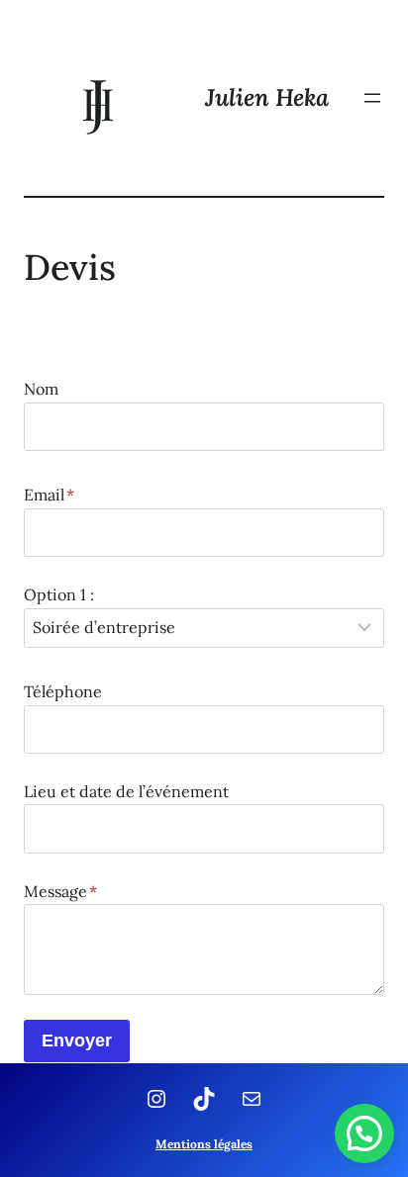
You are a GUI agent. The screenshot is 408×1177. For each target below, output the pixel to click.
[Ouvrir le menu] (372, 98)
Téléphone (63, 691)
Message (60, 891)
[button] (364, 1133)
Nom (41, 389)
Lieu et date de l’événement (126, 791)
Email (49, 494)
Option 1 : (59, 594)
